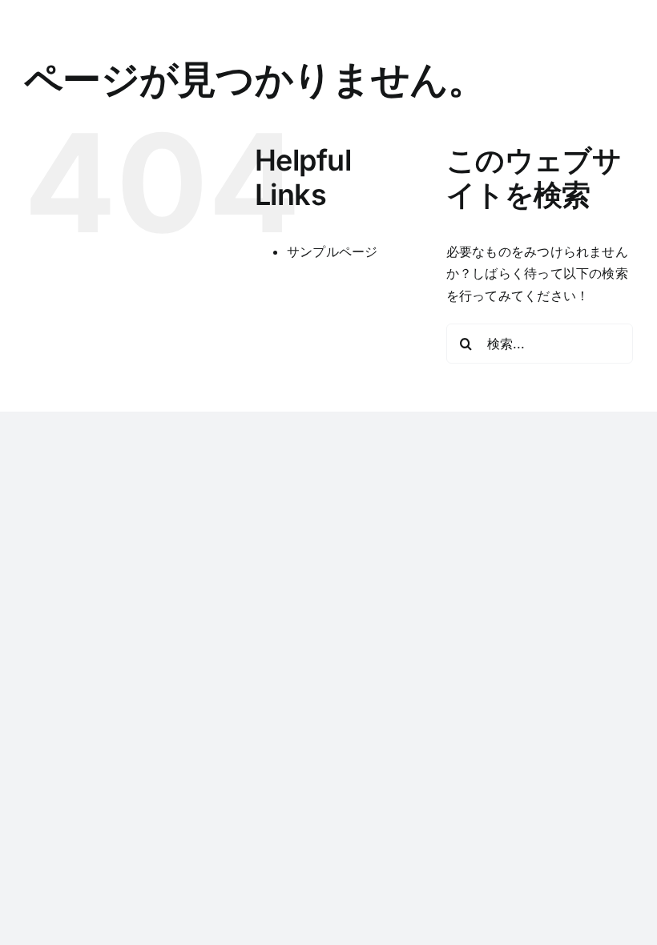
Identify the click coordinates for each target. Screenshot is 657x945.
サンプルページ (332, 251)
